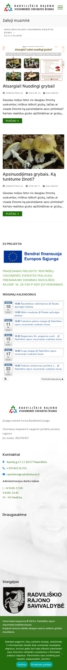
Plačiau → (12, 120)
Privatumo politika (41, 664)
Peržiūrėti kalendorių (52, 378)
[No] (61, 655)
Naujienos (52, 93)
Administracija (14, 93)
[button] (5, 379)
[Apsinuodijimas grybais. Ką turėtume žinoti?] (33, 151)
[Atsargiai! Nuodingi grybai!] (33, 63)
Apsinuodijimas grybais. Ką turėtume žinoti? (29, 177)
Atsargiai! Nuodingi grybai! (29, 86)
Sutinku (22, 664)
